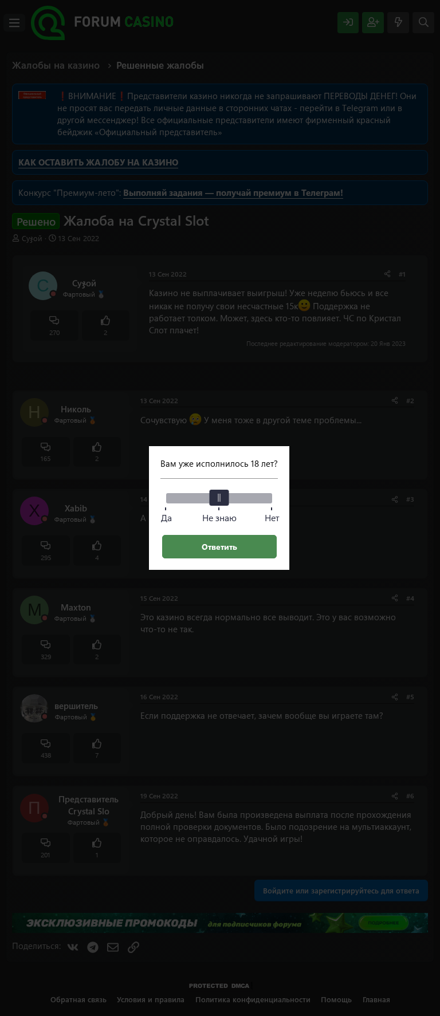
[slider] (219, 498)
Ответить (219, 546)
